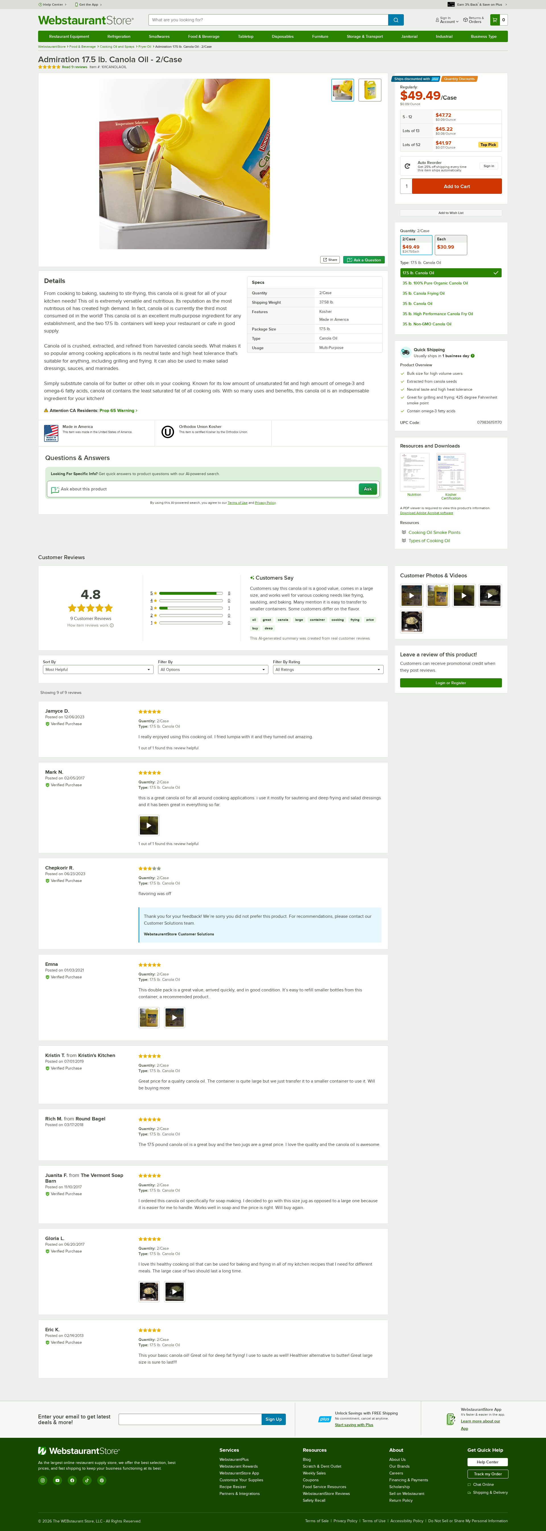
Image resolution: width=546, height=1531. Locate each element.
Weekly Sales (314, 1473)
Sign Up (274, 1419)
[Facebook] (72, 1480)
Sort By (49, 662)
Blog (307, 1459)
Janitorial (409, 36)
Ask (368, 489)
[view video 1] (411, 595)
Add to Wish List (451, 213)
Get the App (88, 5)
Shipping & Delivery (490, 1492)
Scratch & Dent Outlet (322, 1466)
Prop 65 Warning (117, 410)
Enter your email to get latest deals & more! (74, 1419)
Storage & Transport (365, 36)
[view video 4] (490, 595)
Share (332, 260)
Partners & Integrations (240, 1494)
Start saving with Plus (354, 1424)
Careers (396, 1473)
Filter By (165, 662)
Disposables (283, 36)
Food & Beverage (204, 36)
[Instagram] (42, 1480)
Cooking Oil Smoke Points (452, 532)
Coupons (311, 1480)
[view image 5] (411, 621)
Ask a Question (367, 260)
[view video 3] (464, 595)
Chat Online (483, 1484)
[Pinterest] (101, 1480)
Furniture (320, 36)
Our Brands (399, 1466)
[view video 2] (174, 1017)
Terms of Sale (317, 1521)
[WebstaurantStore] (109, 1450)
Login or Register (451, 683)
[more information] (472, 355)
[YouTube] (57, 1480)
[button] (342, 90)
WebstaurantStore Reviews (326, 1494)
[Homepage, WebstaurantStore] (86, 20)
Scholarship (399, 1487)
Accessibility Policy (406, 1521)
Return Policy (401, 1500)
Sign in (489, 166)
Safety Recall (314, 1500)
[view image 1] (149, 1017)
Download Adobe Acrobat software (426, 513)
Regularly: (409, 87)
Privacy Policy (265, 503)
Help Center (53, 5)
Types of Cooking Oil (447, 540)
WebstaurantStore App (239, 1473)
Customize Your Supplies (241, 1480)
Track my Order (488, 1474)
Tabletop (245, 36)
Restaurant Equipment (69, 36)
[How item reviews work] (111, 625)
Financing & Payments (408, 1480)
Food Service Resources (324, 1487)
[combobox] (268, 20)
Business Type (484, 36)
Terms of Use (238, 503)
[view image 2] (438, 595)
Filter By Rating (286, 662)
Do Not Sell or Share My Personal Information (468, 1521)
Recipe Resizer (233, 1487)
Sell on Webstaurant (406, 1494)
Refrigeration (119, 36)
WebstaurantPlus (234, 1459)
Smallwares (159, 36)
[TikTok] (87, 1480)
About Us (397, 1459)
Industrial (444, 36)
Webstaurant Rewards (239, 1466)
